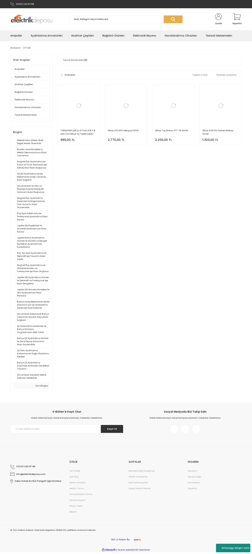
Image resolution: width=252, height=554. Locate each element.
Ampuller (20, 69)
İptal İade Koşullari (138, 482)
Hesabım (192, 470)
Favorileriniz (194, 482)
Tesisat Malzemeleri (26, 114)
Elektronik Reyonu (24, 99)
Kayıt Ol (112, 429)
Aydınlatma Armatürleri (27, 76)
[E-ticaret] (126, 549)
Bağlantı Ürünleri (24, 92)
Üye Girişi (74, 476)
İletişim (73, 511)
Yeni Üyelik (74, 470)
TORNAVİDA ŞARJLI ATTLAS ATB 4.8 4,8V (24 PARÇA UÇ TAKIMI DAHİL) (78, 132)
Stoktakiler (69, 74)
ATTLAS (27, 47)
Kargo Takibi (75, 505)
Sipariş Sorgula (77, 500)
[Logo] (31, 19)
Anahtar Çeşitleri (24, 84)
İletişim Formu (76, 488)
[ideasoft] (109, 550)
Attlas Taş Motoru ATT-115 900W (171, 130)
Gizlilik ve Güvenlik (138, 476)
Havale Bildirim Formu (80, 494)
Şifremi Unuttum (77, 482)
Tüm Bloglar (41, 385)
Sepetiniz (192, 488)
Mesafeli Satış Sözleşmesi (142, 470)
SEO (113, 539)
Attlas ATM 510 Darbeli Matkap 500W (217, 132)
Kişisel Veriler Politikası (140, 488)
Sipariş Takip (194, 476)
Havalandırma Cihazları (28, 107)
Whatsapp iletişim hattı (235, 548)
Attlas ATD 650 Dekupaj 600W (123, 130)
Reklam (122, 539)
